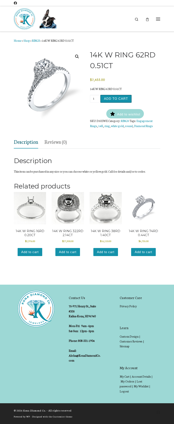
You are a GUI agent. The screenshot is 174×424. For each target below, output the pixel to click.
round (129, 126)
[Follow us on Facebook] (15, 3)
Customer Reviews (131, 341)
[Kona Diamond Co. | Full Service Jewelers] (36, 18)
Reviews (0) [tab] (55, 141)
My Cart (124, 376)
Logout (124, 391)
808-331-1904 (86, 341)
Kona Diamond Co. (34, 410)
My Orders (127, 381)
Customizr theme (62, 416)
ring (107, 126)
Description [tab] (26, 141)
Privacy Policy (128, 306)
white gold (117, 126)
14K (100, 126)
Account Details (141, 376)
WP (28, 416)
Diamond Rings (143, 126)
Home (18, 41)
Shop (27, 41)
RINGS (36, 41)
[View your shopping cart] (147, 18)
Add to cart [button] (30, 252)
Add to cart (116, 98)
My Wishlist (141, 386)
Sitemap (124, 346)
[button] (77, 56)
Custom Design (129, 336)
